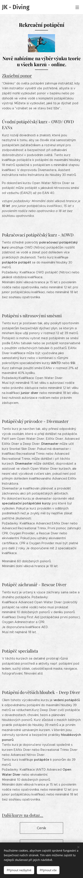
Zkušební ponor (17, 75)
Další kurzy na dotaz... (22, 815)
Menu (77, 7)
